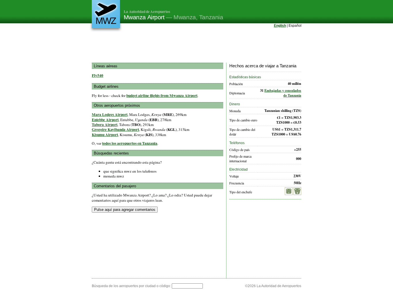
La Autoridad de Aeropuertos (147, 11)
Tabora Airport (104, 124)
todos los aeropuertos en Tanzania (129, 143)
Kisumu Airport (105, 135)
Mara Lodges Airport (109, 114)
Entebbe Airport (105, 120)
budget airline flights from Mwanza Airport (161, 95)
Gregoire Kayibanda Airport (115, 129)
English (280, 26)
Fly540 (97, 75)
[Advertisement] (196, 46)
